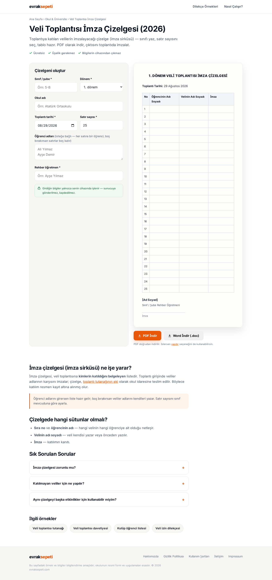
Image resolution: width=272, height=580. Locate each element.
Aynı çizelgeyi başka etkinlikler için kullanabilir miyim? (74, 499)
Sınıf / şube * (43, 79)
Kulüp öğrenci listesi (131, 528)
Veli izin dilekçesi (168, 528)
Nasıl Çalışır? (233, 6)
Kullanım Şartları (199, 556)
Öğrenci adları (72, 138)
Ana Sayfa (36, 19)
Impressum (235, 556)
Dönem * (86, 79)
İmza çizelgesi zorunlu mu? (54, 467)
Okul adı (40, 97)
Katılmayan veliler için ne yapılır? (58, 483)
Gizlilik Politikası (173, 556)
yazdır (175, 344)
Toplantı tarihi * (45, 117)
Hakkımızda (151, 556)
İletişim (218, 556)
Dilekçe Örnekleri (205, 6)
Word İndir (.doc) (186, 336)
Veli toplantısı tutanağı (48, 528)
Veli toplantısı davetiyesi (90, 528)
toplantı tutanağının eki (100, 382)
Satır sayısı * (88, 117)
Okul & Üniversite (56, 19)
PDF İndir (150, 336)
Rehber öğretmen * (48, 167)
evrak (41, 6)
